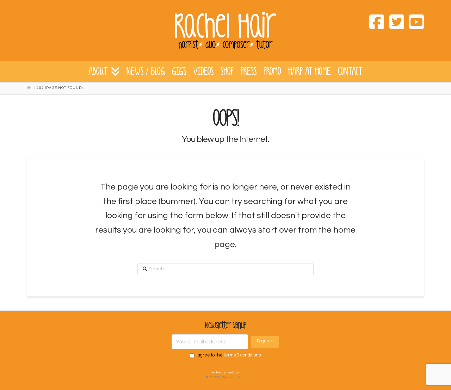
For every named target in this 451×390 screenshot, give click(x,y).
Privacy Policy (225, 372)
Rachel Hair (225, 26)
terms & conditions (242, 355)
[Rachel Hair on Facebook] (374, 23)
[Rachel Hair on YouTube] (414, 23)
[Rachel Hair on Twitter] (394, 23)
